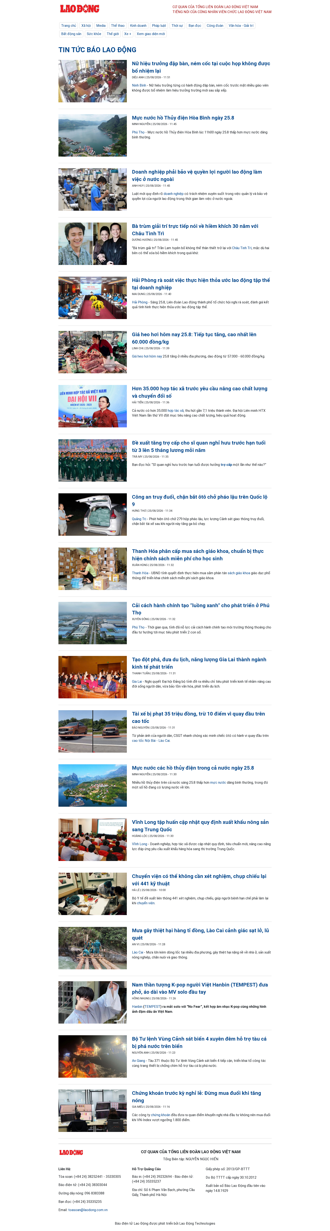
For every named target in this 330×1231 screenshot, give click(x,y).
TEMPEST (152, 1007)
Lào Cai (138, 952)
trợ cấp (226, 465)
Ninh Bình (139, 85)
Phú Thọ (138, 132)
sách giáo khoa (239, 573)
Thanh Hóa (140, 573)
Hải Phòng (139, 302)
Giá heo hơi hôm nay (147, 356)
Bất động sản (71, 34)
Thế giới (113, 34)
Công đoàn (215, 26)
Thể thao (118, 26)
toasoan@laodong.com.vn (88, 1210)
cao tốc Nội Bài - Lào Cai (151, 741)
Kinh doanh (138, 26)
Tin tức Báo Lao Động (97, 50)
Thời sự (177, 26)
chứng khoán (160, 1115)
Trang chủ (68, 26)
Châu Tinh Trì (242, 248)
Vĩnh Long (139, 844)
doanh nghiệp (174, 194)
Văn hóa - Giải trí (241, 26)
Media (101, 26)
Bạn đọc (195, 26)
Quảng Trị (139, 519)
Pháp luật (159, 26)
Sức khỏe (94, 34)
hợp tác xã (176, 411)
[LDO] (92, 82)
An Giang (138, 1061)
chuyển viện (146, 903)
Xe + (127, 34)
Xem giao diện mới (151, 34)
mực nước (218, 782)
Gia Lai (137, 681)
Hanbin (137, 1007)
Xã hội (86, 26)
